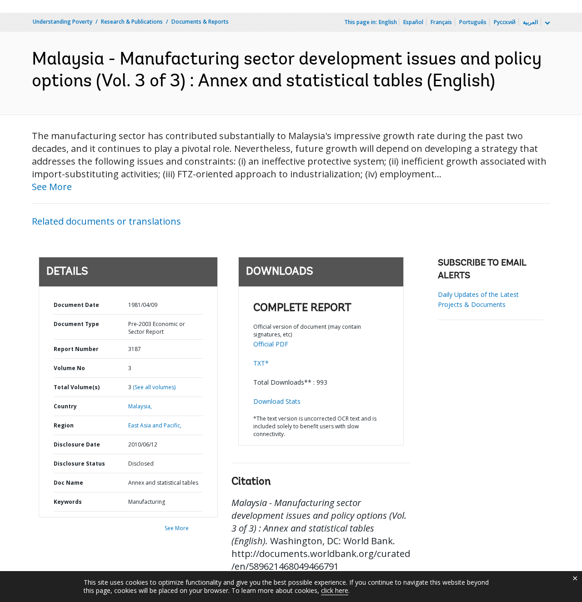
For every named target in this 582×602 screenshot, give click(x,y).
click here (334, 590)
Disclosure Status (79, 463)
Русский (505, 22)
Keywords (68, 502)
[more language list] (546, 23)
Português (473, 22)
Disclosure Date (77, 444)
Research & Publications (132, 21)
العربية (530, 22)
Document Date (76, 305)
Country (65, 406)
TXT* (261, 363)
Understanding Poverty (62, 21)
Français (441, 22)
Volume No (69, 368)
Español (413, 22)
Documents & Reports (200, 21)
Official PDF (270, 344)
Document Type (76, 324)
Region (64, 425)
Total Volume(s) (77, 387)
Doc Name (68, 483)
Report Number (76, 349)
